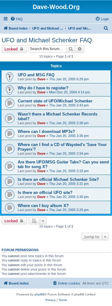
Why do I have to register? (43, 88)
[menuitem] (16, 19)
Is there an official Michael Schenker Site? (58, 179)
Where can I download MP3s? (46, 131)
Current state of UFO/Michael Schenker (55, 101)
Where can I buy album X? (43, 205)
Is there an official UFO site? (45, 192)
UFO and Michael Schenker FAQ (47, 40)
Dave (41, 79)
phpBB (39, 294)
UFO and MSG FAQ (36, 75)
